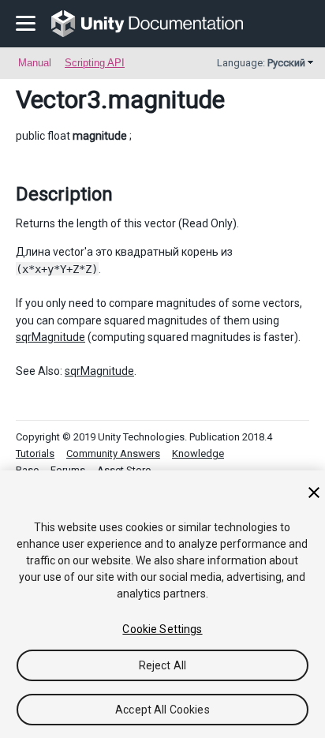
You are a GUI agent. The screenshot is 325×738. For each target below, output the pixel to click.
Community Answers (113, 453)
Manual (34, 63)
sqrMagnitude (50, 337)
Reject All (162, 665)
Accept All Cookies (162, 709)
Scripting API (95, 63)
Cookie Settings (162, 629)
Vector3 (58, 99)
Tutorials (35, 453)
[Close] (313, 492)
